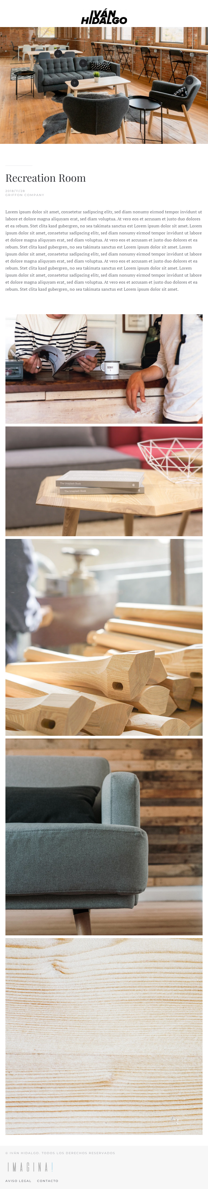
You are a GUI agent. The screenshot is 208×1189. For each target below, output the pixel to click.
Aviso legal (18, 1181)
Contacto (47, 1181)
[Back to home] (104, 16)
